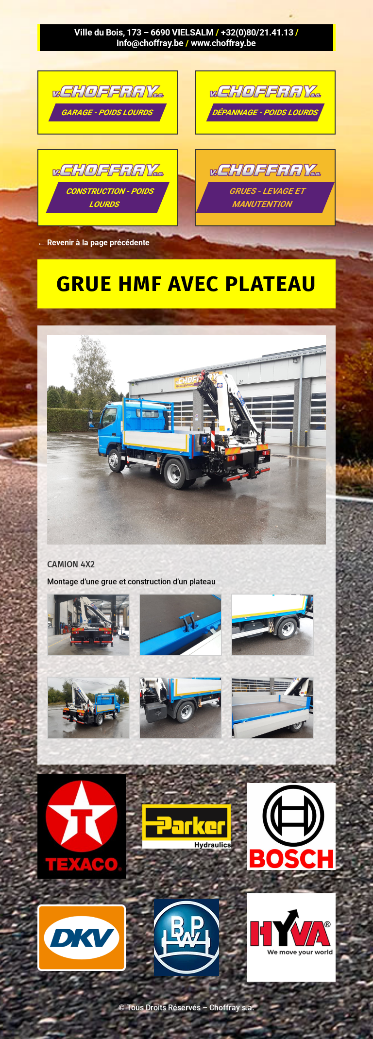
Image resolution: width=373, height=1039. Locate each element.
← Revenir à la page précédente (93, 242)
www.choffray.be (223, 43)
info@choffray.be (150, 43)
